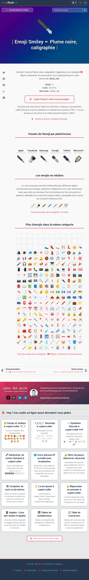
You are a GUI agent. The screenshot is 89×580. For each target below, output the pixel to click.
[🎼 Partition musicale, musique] (52, 258)
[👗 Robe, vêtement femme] (18, 241)
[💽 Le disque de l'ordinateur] (30, 275)
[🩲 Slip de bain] (41, 241)
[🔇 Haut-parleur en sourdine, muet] (69, 252)
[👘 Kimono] (24, 241)
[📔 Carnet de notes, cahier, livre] (80, 280)
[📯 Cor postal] (35, 258)
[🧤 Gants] (69, 236)
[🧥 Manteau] (74, 236)
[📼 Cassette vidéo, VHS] (35, 280)
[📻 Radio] (30, 263)
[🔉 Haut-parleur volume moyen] (80, 252)
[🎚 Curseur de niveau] (74, 258)
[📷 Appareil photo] (18, 280)
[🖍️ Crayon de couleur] (60, 205)
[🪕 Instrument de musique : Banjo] (69, 263)
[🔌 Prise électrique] (57, 269)
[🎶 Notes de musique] (63, 258)
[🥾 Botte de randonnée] (41, 247)
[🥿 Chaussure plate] (46, 247)
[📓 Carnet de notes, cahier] (52, 286)
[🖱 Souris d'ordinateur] (18, 275)
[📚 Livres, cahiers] (46, 286)
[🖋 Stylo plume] (43, 205)
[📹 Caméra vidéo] (30, 280)
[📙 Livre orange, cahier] (41, 286)
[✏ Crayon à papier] (32, 205)
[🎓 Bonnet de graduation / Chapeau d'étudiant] (24, 252)
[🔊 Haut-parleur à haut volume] (18, 258)
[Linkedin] (20, 397)
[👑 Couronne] (74, 247)
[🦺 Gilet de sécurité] (41, 236)
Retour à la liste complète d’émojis (51, 119)
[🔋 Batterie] (52, 269)
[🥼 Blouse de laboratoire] (35, 236)
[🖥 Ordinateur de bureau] (69, 269)
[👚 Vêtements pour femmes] (57, 241)
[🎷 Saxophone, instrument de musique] (35, 263)
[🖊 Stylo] (49, 205)
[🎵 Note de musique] (57, 258)
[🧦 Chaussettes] (80, 236)
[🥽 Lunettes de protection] (30, 236)
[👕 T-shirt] (52, 236)
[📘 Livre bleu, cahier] (35, 286)
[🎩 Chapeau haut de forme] (18, 252)
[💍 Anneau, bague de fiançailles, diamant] (57, 252)
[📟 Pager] (41, 269)
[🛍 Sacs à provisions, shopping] (80, 241)
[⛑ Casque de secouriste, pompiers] (41, 252)
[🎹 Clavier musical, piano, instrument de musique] (52, 263)
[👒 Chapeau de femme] (80, 247)
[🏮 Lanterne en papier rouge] (69, 280)
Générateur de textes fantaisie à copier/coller (14, 458)
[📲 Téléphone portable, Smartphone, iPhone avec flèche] (24, 269)
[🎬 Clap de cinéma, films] (74, 275)
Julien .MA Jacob (14, 388)
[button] (85, 3)
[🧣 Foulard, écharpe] (63, 236)
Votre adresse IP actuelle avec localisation (44, 458)
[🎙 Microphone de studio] (69, 258)
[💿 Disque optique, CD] (41, 275)
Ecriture (49, 212)
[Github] (14, 397)
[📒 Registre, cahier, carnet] (57, 286)
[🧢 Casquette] (30, 252)
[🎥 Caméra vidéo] (57, 275)
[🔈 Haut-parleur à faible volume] (74, 252)
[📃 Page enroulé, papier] (63, 286)
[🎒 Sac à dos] (18, 247)
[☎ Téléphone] (30, 269)
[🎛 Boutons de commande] (80, 258)
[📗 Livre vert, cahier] (30, 286)
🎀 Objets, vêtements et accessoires (49, 354)
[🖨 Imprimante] (74, 269)
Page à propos (45, 398)
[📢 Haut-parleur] (24, 258)
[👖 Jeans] (57, 236)
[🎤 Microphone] (18, 263)
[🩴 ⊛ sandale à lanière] (24, 247)
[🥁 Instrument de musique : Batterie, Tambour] (74, 263)
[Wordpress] (25, 397)
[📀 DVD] (46, 275)
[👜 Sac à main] (69, 241)
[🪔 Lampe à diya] (74, 280)
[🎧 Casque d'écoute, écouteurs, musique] (24, 263)
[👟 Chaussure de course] (35, 247)
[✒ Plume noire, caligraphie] (38, 205)
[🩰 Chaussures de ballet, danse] (63, 247)
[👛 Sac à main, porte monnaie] (63, 241)
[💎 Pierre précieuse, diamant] (63, 252)
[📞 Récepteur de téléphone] (35, 269)
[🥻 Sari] (30, 241)
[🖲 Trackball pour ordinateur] (24, 275)
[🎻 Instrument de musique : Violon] (63, 263)
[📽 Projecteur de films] (69, 275)
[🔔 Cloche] (41, 258)
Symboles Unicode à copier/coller (74, 426)
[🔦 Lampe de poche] (63, 280)
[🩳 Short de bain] (46, 241)
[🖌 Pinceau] (55, 205)
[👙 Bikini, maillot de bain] (52, 241)
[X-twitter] (8, 397)
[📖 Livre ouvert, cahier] (24, 286)
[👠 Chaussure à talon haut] (52, 247)
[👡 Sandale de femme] (57, 247)
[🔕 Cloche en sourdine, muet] (46, 258)
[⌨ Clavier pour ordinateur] (80, 269)
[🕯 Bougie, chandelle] (52, 280)
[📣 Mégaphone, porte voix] (30, 258)
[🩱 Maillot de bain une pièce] (35, 241)
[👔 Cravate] (46, 236)
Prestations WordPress (60, 398)
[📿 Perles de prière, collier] (46, 252)
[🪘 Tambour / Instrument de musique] (80, 263)
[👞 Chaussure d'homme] (30, 247)
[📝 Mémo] (66, 205)
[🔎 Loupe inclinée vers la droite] (46, 280)
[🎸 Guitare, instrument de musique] (46, 263)
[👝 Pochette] (74, 241)
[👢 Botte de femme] (69, 247)
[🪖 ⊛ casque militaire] (35, 252)
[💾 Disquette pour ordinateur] (35, 275)
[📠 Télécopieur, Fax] (46, 269)
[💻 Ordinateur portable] (63, 269)
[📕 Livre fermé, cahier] (18, 286)
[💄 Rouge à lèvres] (52, 252)
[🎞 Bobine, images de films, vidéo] (63, 275)
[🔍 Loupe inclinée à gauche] (41, 280)
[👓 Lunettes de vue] (18, 236)
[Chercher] (63, 10)
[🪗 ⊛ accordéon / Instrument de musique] (41, 263)
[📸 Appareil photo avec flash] (24, 280)
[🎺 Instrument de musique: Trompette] (57, 263)
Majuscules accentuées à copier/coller (74, 489)
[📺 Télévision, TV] (80, 275)
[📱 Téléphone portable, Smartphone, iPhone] (18, 269)
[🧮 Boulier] (52, 275)
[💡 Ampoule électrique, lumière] (57, 280)
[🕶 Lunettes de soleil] (24, 236)
